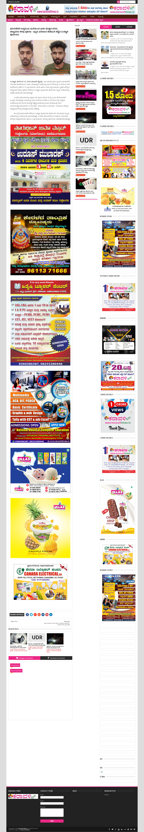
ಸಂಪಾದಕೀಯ (74, 16)
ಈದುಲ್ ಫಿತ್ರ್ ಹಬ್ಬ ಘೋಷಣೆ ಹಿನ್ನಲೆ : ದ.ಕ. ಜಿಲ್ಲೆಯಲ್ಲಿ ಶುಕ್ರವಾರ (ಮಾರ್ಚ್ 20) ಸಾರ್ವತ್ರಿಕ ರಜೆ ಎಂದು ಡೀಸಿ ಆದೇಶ (122, 34)
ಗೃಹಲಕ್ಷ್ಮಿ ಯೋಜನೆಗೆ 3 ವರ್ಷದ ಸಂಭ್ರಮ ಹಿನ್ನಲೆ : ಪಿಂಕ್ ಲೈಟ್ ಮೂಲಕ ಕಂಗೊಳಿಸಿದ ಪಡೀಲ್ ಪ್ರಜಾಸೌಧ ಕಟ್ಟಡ (85, 104)
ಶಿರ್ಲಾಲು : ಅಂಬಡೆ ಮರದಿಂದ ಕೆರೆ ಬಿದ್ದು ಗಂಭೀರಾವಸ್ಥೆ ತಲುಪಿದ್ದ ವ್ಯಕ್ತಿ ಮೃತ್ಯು (85, 148)
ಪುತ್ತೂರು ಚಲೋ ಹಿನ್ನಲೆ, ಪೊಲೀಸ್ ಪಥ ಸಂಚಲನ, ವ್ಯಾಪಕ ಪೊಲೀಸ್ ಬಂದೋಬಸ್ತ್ (85, 82)
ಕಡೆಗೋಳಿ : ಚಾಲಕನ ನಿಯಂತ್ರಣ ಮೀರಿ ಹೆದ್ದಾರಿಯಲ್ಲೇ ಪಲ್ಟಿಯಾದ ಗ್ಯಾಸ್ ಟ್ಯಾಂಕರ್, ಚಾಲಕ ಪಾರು (85, 127)
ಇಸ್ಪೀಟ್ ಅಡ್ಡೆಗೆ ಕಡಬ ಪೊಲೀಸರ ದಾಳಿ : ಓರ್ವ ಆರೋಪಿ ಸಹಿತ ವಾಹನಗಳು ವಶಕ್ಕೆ (85, 192)
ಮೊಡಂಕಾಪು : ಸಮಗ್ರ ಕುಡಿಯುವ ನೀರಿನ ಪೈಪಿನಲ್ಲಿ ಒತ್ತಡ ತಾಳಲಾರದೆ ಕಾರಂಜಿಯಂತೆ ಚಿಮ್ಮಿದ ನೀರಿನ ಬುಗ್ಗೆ (121, 49)
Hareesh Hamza (25, 830)
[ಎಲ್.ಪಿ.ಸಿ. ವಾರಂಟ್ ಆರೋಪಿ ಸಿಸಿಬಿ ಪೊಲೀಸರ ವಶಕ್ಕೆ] (86, 31)
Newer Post (14, 621)
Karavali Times (23, 828)
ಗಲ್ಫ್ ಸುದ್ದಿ (100, 16)
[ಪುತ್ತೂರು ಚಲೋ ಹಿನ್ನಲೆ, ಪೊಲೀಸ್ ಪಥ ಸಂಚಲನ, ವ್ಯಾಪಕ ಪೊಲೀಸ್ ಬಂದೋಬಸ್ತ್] (86, 72)
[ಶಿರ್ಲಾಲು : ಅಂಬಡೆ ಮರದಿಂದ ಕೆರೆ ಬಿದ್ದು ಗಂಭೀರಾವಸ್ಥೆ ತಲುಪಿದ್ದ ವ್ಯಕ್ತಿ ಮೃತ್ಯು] (86, 137)
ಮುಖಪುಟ (11, 16)
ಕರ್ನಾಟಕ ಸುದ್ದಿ (34, 16)
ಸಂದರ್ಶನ (84, 16)
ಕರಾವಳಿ (77, 25)
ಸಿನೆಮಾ (92, 16)
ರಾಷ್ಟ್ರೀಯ (44, 16)
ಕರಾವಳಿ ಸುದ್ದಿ (21, 16)
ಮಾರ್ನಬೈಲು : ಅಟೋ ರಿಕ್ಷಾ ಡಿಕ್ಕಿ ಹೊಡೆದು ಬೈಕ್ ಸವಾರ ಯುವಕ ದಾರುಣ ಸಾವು (85, 63)
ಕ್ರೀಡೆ (64, 16)
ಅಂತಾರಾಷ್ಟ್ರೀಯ (55, 16)
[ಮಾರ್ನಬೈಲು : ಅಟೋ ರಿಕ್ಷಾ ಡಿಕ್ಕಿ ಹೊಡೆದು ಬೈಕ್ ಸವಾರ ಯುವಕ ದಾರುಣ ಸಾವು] (86, 51)
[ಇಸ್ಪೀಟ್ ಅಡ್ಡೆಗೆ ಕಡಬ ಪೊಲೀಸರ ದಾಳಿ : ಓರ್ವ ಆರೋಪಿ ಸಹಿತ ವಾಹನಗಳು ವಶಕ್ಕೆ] (86, 180)
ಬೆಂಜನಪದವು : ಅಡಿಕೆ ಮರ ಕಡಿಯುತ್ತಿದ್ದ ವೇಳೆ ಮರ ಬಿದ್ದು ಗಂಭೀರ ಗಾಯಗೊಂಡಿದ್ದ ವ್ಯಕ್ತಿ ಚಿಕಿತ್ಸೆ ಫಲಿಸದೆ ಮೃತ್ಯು (85, 170)
